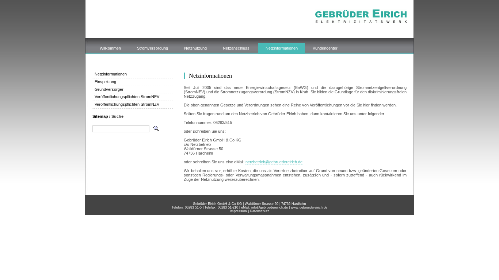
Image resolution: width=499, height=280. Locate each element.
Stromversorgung (152, 48)
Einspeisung (105, 81)
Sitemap (100, 116)
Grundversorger (109, 89)
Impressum (238, 211)
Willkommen (110, 48)
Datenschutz (259, 211)
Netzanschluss (236, 48)
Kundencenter (325, 48)
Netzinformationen (282, 48)
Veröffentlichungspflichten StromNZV (127, 104)
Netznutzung (195, 48)
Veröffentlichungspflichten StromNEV (127, 96)
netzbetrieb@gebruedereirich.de (273, 162)
